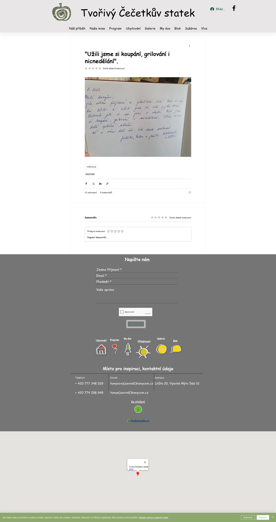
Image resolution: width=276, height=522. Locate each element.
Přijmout (263, 517)
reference (91, 166)
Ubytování (90, 173)
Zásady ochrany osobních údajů (153, 517)
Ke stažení (138, 401)
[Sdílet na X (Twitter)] (93, 183)
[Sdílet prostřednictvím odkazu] (107, 183)
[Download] (138, 409)
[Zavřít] (272, 517)
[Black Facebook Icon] (234, 8)
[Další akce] (189, 45)
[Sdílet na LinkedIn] (100, 183)
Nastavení (248, 517)
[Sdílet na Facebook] (86, 183)
